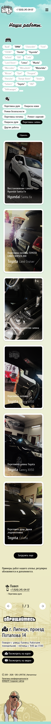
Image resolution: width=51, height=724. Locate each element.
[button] (8, 606)
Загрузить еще (25, 555)
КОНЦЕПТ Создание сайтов (13, 681)
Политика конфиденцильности (15, 678)
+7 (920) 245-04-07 (24, 9)
